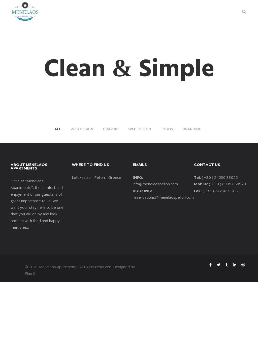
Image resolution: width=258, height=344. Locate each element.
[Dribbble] (243, 265)
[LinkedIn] (234, 265)
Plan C (30, 273)
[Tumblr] (226, 265)
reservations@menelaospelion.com (163, 197)
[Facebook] (210, 265)
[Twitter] (218, 265)
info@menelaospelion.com (155, 183)
